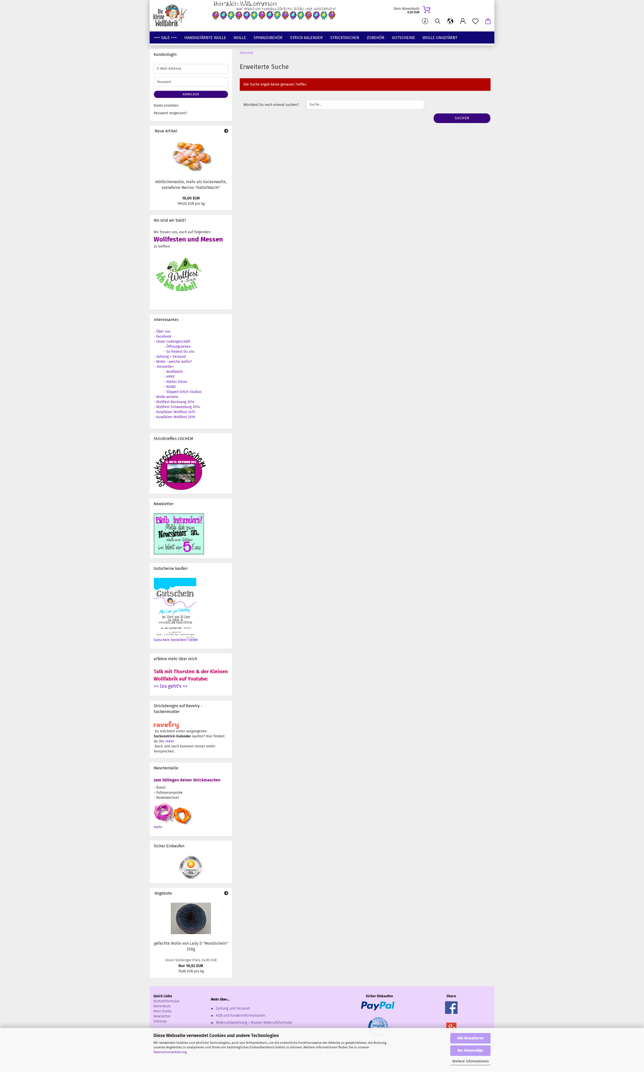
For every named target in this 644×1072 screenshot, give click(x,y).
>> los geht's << (171, 686)
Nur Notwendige (470, 1050)
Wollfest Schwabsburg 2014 (178, 407)
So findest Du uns (180, 351)
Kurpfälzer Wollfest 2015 (175, 412)
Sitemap (160, 1021)
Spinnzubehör (268, 37)
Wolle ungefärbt (440, 37)
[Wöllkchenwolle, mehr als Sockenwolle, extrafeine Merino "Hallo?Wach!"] (191, 156)
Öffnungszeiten (178, 346)
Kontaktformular (166, 1001)
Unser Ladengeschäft (173, 341)
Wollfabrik (174, 372)
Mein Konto (162, 1011)
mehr (170, 741)
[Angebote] (226, 893)
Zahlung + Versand (171, 356)
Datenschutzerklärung (170, 1052)
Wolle (240, 37)
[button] (450, 21)
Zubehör (375, 37)
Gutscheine (403, 37)
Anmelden (191, 94)
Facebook (163, 336)
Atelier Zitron (176, 382)
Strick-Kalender (306, 37)
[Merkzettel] (475, 21)
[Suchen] (437, 21)
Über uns (163, 331)
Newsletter (162, 1016)
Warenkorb (162, 1006)
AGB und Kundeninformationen (240, 1015)
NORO (171, 387)
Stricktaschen (344, 37)
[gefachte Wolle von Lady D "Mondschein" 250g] (191, 918)
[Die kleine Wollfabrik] (172, 15)
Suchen (462, 118)
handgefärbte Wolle (205, 37)
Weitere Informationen (470, 1061)
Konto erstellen (166, 105)
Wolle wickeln (167, 397)
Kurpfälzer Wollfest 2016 (175, 417)
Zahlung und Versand (233, 1008)
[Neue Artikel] (226, 131)
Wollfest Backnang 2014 (175, 402)
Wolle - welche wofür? (174, 362)
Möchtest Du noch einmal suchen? (271, 105)
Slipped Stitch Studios (184, 392)
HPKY (170, 377)
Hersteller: (165, 367)
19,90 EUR (191, 198)
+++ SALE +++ (165, 37)
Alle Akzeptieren (470, 1038)
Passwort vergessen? (170, 113)
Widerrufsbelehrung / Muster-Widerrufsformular (254, 1022)
